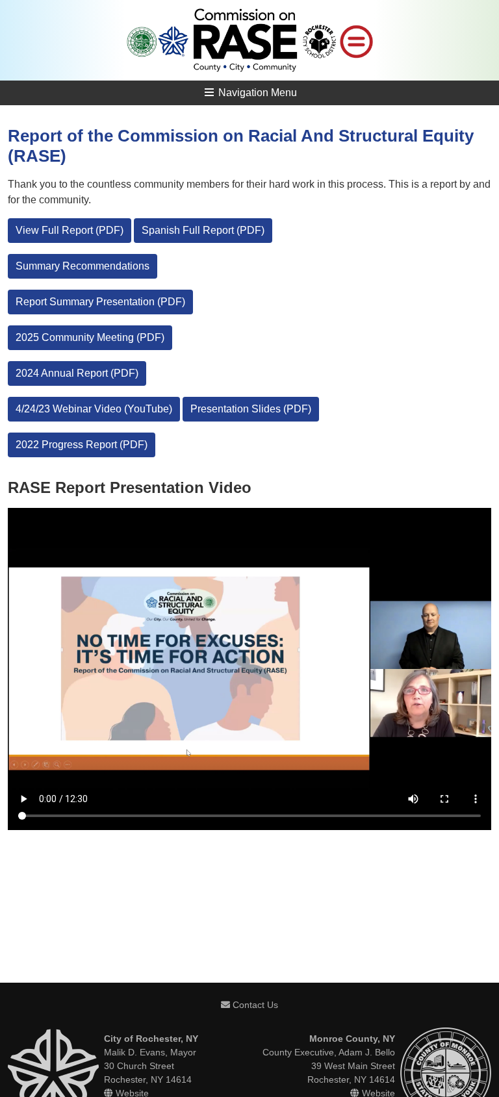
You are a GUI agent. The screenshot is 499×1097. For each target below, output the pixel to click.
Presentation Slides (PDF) (250, 408)
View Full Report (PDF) (69, 230)
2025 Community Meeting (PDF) (90, 337)
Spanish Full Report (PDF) (203, 230)
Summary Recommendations (82, 265)
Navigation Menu (256, 92)
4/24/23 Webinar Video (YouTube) (94, 408)
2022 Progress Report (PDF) (81, 444)
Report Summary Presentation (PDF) (100, 301)
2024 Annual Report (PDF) (77, 373)
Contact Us (254, 1005)
